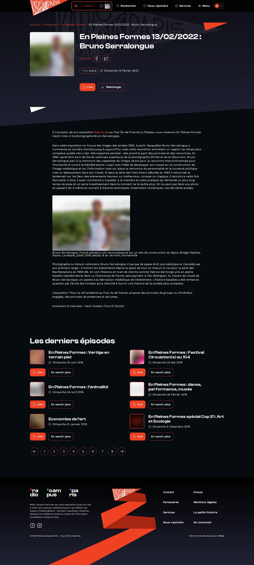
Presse (198, 492)
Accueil (35, 24)
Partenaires (171, 502)
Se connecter (202, 522)
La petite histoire (205, 512)
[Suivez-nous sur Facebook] (32, 526)
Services (185, 5)
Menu (206, 5)
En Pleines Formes (72, 24)
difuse (221, 536)
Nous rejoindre (158, 5)
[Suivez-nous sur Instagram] (39, 526)
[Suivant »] (122, 451)
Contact (168, 492)
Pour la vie (101, 132)
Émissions (50, 24)
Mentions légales (205, 502)
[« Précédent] (35, 451)
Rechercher (128, 5)
